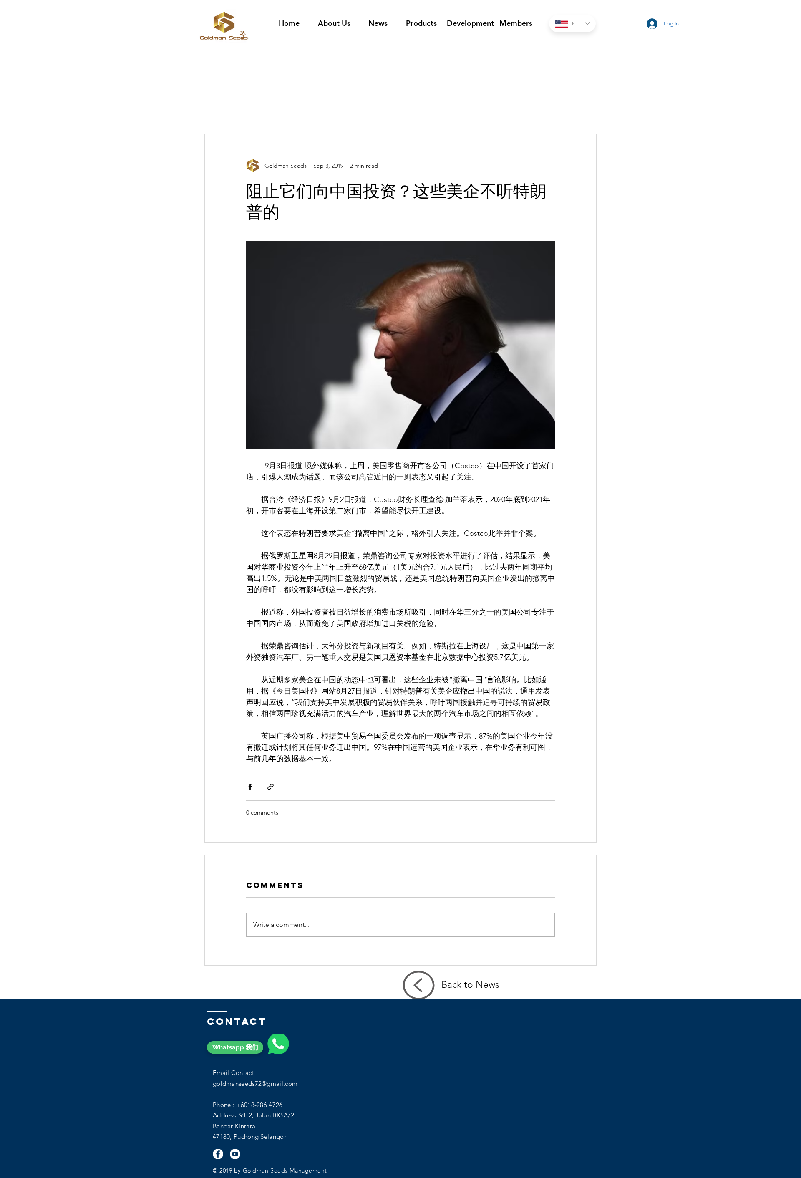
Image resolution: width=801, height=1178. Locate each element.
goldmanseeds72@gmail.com (255, 1083)
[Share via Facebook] (250, 787)
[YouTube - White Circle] (235, 1154)
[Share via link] (271, 787)
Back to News (470, 984)
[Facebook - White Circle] (218, 1154)
